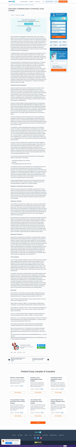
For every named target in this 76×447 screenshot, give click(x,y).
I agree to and (57, 67)
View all (38, 422)
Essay (23, 15)
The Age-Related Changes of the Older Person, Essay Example (17, 401)
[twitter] (38, 438)
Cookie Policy (61, 435)
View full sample (17, 392)
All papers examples (24, 1)
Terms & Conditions (37, 435)
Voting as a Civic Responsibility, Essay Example (36, 379)
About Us (14, 435)
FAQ (30, 435)
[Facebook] (35, 438)
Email (52, 61)
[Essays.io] (38, 432)
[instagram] (41, 438)
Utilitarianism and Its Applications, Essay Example (56, 379)
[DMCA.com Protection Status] (38, 442)
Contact (26, 435)
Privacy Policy (45, 435)
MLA (24, 352)
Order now (58, 36)
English (15, 352)
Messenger (41, 345)
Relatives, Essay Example (17, 377)
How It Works (20, 435)
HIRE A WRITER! (63, 1)
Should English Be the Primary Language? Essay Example (58, 401)
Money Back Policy (53, 435)
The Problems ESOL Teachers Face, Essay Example (36, 401)
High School (20, 352)
